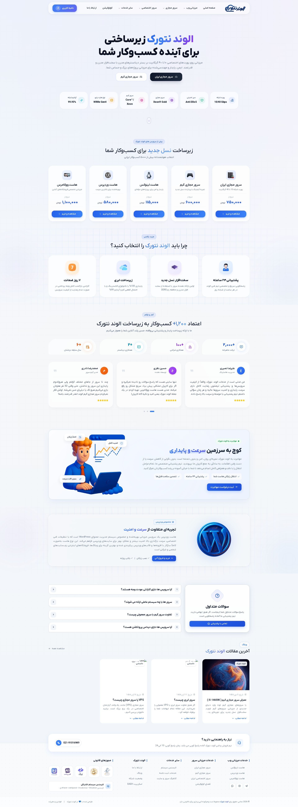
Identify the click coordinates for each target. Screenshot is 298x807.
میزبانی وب (191, 8)
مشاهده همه (58, 648)
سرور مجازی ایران (202, 767)
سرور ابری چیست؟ (184, 700)
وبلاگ (139, 773)
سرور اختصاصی (149, 8)
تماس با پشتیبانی (219, 623)
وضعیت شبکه (135, 778)
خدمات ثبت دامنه (167, 773)
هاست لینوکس (238, 767)
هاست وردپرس (237, 773)
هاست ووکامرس (237, 778)
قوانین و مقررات (54, 801)
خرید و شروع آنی (162, 558)
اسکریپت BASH (134, 784)
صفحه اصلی (209, 8)
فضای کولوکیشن (202, 784)
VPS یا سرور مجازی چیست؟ (128, 700)
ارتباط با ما (92, 8)
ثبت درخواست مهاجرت (222, 487)
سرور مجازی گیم (202, 773)
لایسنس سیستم (168, 767)
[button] (152, 411)
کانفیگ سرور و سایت (166, 778)
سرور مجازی (171, 8)
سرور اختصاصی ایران (200, 778)
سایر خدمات (127, 8)
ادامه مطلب (240, 718)
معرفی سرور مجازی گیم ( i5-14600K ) (226, 700)
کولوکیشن (107, 8)
